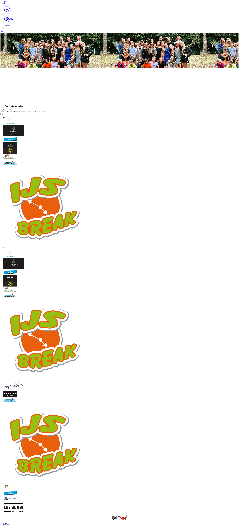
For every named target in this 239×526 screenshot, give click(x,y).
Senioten (7, 10)
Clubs (4, 3)
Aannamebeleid (8, 18)
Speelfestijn (7, 24)
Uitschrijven (7, 21)
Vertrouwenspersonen (9, 19)
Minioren (7, 4)
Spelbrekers (7, 8)
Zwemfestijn (7, 25)
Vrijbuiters (7, 7)
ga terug (36, 111)
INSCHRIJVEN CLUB (8, 20)
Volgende (2, 32)
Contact (7, 17)
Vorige (1, 31)
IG (3, 28)
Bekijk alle (5, 247)
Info (4, 15)
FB (3, 27)
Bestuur (7, 16)
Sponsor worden (8, 12)
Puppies (7, 6)
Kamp (4, 13)
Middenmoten (8, 9)
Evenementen (5, 22)
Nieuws (4, 1)
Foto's (4, 2)
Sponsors (5, 11)
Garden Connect (6, 524)
